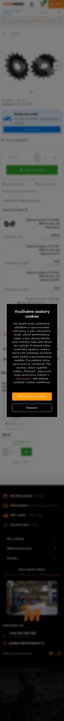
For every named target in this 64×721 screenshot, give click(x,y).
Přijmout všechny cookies (32, 396)
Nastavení (32, 407)
